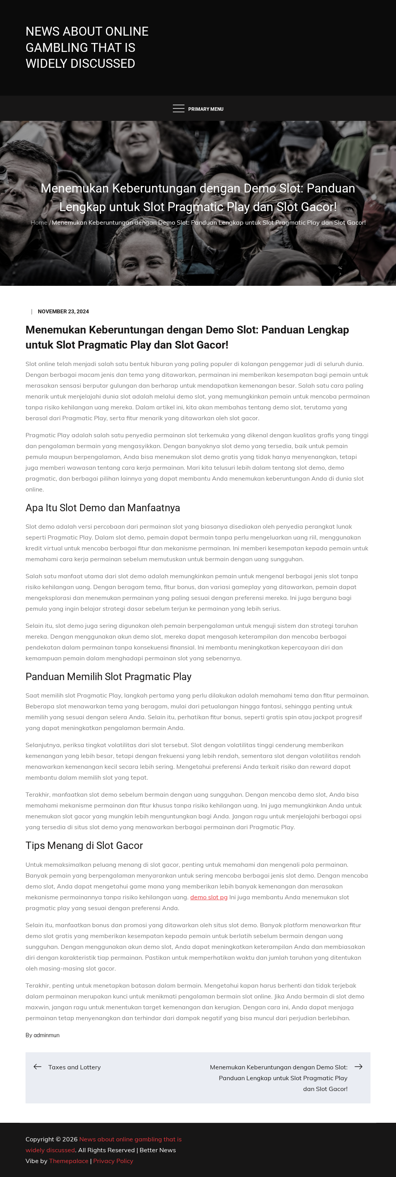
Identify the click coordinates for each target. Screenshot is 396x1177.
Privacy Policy (113, 1161)
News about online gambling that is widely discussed (87, 47)
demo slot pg (209, 897)
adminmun (47, 1035)
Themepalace (69, 1161)
